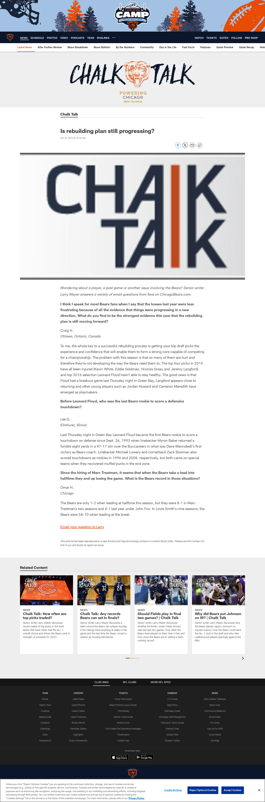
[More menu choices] (113, 37)
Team (45, 693)
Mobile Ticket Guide (123, 717)
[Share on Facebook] (178, 147)
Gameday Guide (172, 711)
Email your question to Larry (82, 526)
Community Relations (215, 711)
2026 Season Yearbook (215, 699)
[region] (132, 790)
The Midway (123, 711)
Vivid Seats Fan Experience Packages (123, 728)
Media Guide (45, 717)
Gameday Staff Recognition (172, 717)
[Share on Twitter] (185, 147)
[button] (127, 658)
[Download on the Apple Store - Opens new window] (119, 758)
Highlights (78, 734)
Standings (45, 728)
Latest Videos (78, 711)
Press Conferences (78, 740)
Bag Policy (172, 705)
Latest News (78, 699)
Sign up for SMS (215, 728)
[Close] (259, 790)
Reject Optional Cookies (202, 790)
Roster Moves (78, 722)
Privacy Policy (136, 798)
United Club (123, 740)
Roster (45, 699)
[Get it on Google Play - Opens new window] (144, 759)
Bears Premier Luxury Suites (123, 705)
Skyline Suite (123, 722)
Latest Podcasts (78, 717)
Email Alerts (215, 717)
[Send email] (192, 147)
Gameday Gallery (78, 728)
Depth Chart (45, 705)
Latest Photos (78, 705)
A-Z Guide (172, 699)
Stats (45, 734)
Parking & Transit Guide (172, 722)
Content (78, 693)
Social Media (215, 734)
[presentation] (243, 659)
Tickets (123, 693)
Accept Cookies (232, 790)
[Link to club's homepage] (10, 37)
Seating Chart (172, 728)
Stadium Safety (172, 740)
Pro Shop (215, 722)
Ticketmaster (123, 734)
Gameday (172, 693)
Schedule (45, 722)
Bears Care (215, 705)
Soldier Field (172, 734)
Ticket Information (123, 699)
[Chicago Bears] (132, 774)
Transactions (45, 740)
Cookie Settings (173, 790)
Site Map (215, 740)
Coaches (45, 711)
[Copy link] (199, 145)
